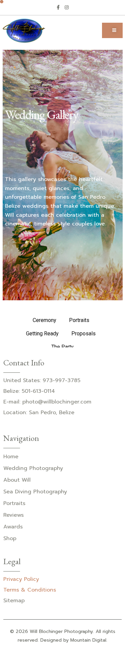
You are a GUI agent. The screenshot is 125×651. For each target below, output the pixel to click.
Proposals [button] (83, 333)
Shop (9, 538)
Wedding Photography (33, 468)
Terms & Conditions (29, 590)
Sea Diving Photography (35, 492)
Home (10, 457)
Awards (13, 527)
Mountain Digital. (88, 640)
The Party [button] (62, 347)
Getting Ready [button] (42, 333)
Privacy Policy (21, 579)
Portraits (14, 503)
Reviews (13, 515)
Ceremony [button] (44, 320)
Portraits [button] (79, 320)
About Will (17, 480)
